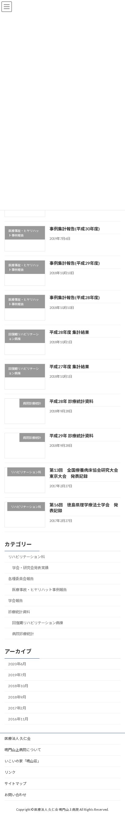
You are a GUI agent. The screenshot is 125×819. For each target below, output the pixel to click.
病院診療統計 (23, 634)
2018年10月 (18, 686)
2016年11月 (18, 719)
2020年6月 (17, 664)
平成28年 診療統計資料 (71, 401)
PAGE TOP (116, 788)
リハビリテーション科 (26, 557)
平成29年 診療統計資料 (71, 435)
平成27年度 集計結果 (69, 366)
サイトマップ (15, 783)
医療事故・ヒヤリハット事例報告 (39, 589)
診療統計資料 (19, 612)
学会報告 (15, 600)
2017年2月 (17, 708)
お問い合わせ (15, 795)
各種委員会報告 (21, 578)
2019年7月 (17, 675)
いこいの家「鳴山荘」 (23, 761)
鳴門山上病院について (23, 749)
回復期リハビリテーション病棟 (37, 623)
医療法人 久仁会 (18, 738)
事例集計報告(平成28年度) (74, 297)
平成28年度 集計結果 (69, 332)
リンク (10, 772)
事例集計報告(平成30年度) (74, 228)
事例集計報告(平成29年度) (74, 263)
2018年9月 (17, 697)
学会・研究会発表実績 (30, 567)
